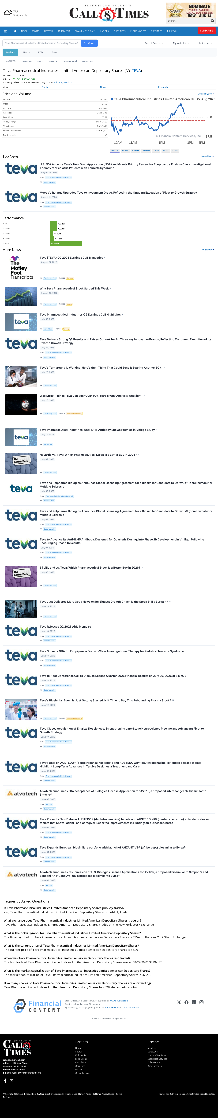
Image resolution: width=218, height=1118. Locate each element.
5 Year (174, 150)
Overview (27, 61)
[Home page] (109, 13)
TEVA (136, 70)
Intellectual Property (74, 413)
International (70, 61)
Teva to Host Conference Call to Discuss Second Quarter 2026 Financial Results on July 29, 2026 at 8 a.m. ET (114, 675)
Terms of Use (71, 1094)
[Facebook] (186, 1006)
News (40, 61)
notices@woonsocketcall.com (25, 1072)
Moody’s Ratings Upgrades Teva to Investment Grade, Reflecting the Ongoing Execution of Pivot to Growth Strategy (118, 192)
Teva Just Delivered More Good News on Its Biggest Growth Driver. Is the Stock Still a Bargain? (105, 601)
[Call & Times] (37, 1048)
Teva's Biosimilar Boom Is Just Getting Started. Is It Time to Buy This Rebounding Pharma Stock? (107, 700)
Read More (207, 249)
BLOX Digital (209, 1094)
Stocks (26, 52)
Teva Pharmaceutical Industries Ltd (58, 177)
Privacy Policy (111, 1007)
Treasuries (87, 61)
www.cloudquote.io (119, 1000)
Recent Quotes (152, 43)
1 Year (156, 150)
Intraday (114, 150)
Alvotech (49, 804)
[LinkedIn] (194, 1006)
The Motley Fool (50, 278)
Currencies (53, 61)
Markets (10, 52)
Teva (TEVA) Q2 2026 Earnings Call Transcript (73, 257)
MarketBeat (48, 329)
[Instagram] (201, 1006)
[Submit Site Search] (212, 21)
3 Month (146, 150)
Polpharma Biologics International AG (59, 496)
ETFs (40, 52)
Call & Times (23, 1094)
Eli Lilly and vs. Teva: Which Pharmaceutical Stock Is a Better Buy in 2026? (91, 567)
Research (163, 87)
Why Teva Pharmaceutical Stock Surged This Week (76, 288)
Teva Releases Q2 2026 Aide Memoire (65, 626)
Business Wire (49, 501)
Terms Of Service (131, 1007)
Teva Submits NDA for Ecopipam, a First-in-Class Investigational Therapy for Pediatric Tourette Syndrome (112, 651)
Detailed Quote (205, 93)
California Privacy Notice (103, 1094)
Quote (45, 87)
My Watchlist (179, 43)
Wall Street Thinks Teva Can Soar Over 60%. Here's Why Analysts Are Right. (92, 395)
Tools (54, 52)
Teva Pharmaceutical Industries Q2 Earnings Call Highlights (82, 314)
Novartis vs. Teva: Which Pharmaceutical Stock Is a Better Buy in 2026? (90, 454)
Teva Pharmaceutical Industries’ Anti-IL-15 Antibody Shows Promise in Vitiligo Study (99, 429)
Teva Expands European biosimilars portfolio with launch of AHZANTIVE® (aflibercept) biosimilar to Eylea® (113, 847)
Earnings (70, 278)
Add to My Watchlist (63, 82)
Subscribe (206, 30)
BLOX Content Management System (184, 1094)
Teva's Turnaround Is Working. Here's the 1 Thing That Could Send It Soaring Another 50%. (102, 367)
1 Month (135, 150)
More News (207, 156)
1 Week (125, 150)
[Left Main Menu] (5, 31)
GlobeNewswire (49, 182)
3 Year (165, 150)
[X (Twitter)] (179, 1006)
